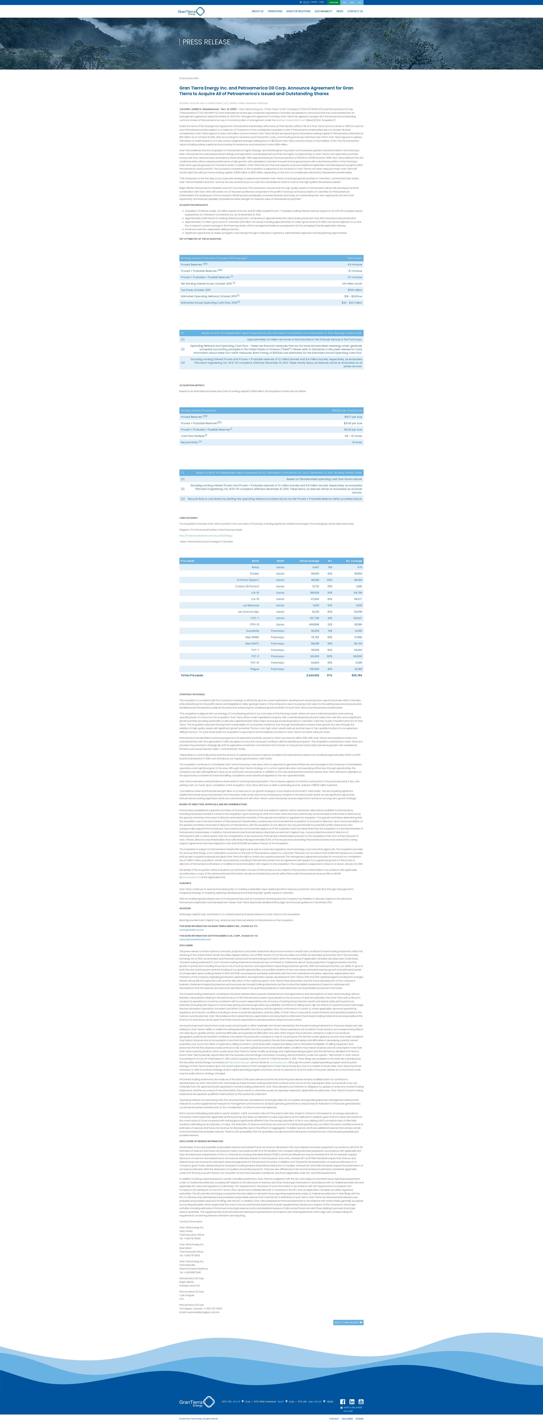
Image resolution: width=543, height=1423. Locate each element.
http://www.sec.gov (239, 1062)
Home (321, 2)
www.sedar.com (191, 877)
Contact (334, 1419)
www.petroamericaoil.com (195, 939)
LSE (359, 2)
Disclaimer (347, 1419)
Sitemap (360, 1419)
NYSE (352, 2)
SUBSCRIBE (333, 2)
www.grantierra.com (191, 929)
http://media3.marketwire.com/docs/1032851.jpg (205, 535)
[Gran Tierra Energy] (191, 11)
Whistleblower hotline (352, 1409)
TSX (344, 2)
